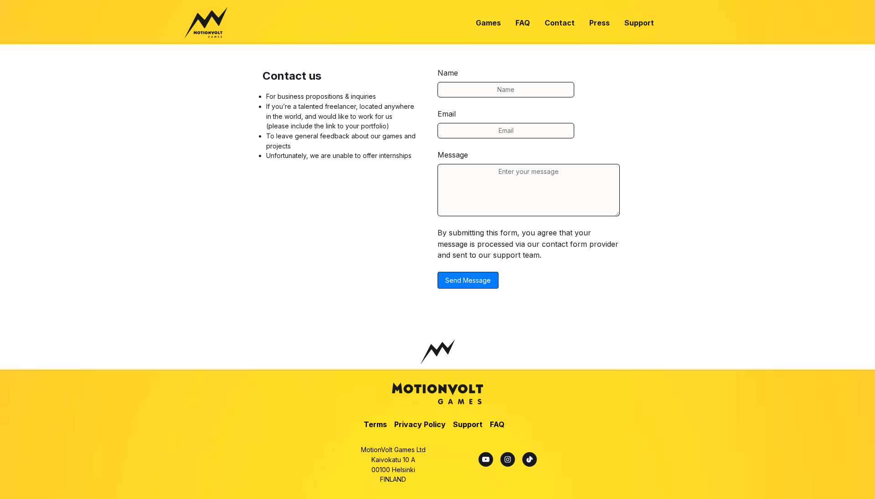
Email (447, 113)
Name (448, 72)
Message (453, 154)
